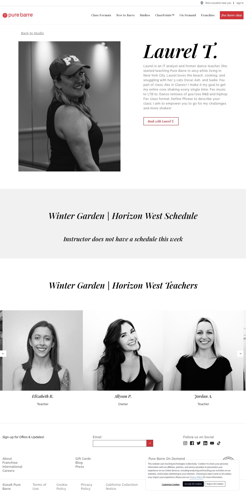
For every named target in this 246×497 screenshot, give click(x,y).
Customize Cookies (171, 484)
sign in (239, 3)
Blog (79, 462)
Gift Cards (83, 458)
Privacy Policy (196, 477)
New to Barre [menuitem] (125, 15)
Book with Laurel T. (161, 121)
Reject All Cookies (215, 484)
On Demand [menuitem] (188, 15)
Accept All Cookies (193, 484)
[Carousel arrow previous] (3, 353)
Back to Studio (32, 33)
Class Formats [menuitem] (101, 15)
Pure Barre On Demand (167, 458)
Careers (9, 470)
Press (79, 466)
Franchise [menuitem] (208, 15)
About (7, 458)
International (12, 466)
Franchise (10, 462)
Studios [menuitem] (145, 15)
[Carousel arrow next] (240, 353)
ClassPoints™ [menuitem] (165, 15)
